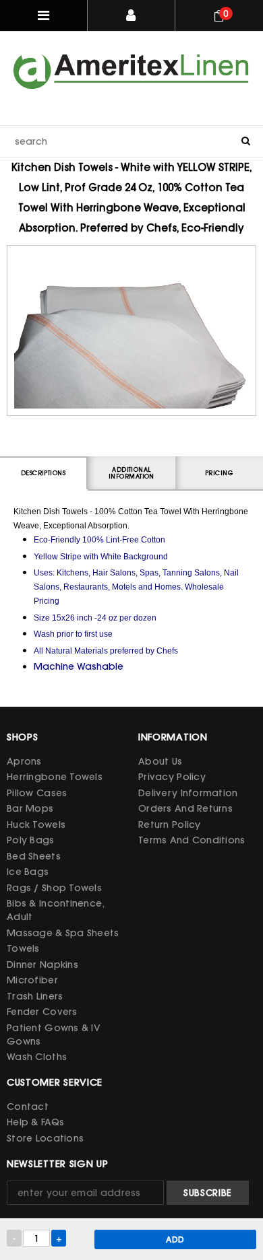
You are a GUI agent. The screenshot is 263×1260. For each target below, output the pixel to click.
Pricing (219, 473)
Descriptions (43, 473)
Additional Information (131, 473)
